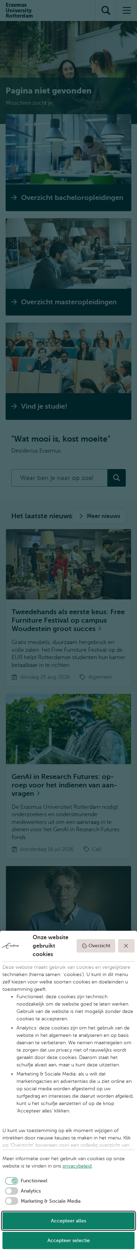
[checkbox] (24, 1181)
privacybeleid (77, 1166)
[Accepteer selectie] (126, 946)
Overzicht (99, 945)
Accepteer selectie (68, 1240)
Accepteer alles (68, 1220)
